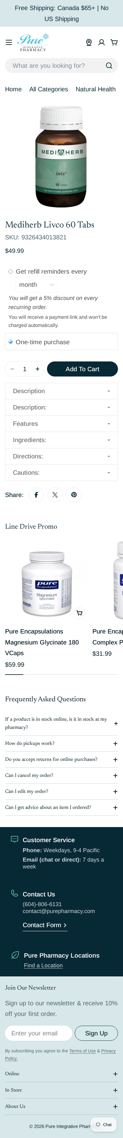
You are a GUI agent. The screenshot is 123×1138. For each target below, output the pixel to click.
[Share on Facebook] (36, 494)
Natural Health (96, 89)
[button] (61, 391)
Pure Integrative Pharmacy (72, 1126)
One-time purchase (43, 341)
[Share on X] (55, 494)
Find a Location (43, 965)
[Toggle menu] (9, 42)
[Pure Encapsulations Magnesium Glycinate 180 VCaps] (47, 580)
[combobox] (61, 65)
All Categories (48, 89)
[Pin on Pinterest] (74, 494)
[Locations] (89, 42)
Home (13, 89)
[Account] (101, 42)
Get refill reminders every (52, 271)
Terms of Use (82, 1050)
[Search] (109, 65)
